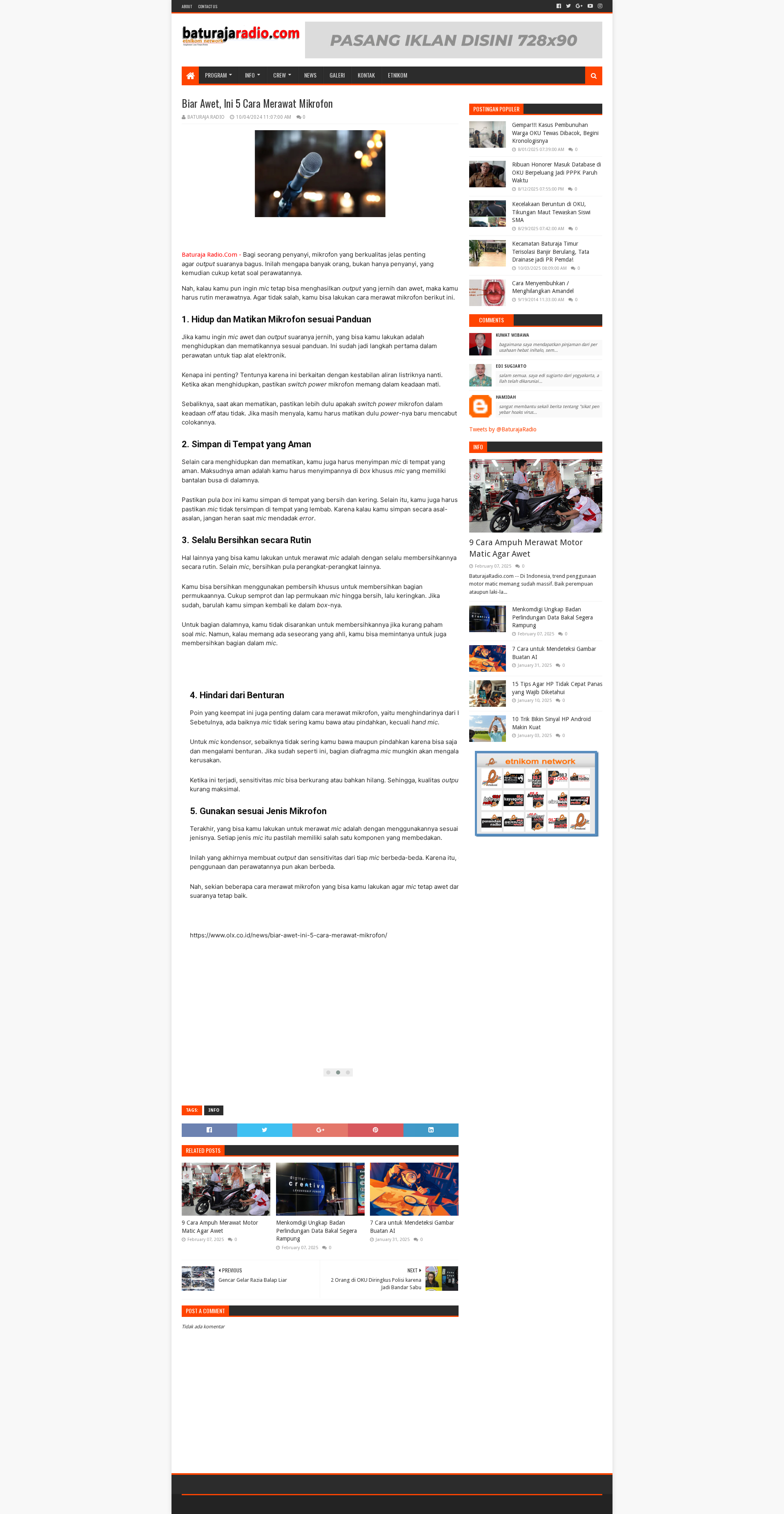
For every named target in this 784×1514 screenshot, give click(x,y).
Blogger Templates (274, 1504)
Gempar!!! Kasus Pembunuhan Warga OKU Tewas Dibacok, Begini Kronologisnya (555, 133)
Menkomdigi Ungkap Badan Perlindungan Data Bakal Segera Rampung (316, 1230)
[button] (328, 1072)
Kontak (366, 75)
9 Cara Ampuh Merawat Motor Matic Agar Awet (220, 1226)
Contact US (207, 6)
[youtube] (590, 6)
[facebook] (559, 6)
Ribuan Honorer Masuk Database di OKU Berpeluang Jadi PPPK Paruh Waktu (556, 172)
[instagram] (599, 6)
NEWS (310, 75)
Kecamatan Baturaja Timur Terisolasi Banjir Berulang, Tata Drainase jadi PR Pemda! (550, 251)
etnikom (397, 75)
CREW (279, 75)
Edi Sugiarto (511, 366)
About (187, 6)
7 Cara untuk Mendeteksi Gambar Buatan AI (412, 1226)
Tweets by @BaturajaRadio (503, 429)
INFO (250, 75)
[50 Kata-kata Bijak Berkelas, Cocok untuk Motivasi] (234, 32)
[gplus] (579, 6)
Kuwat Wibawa (512, 335)
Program (216, 75)
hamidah (506, 397)
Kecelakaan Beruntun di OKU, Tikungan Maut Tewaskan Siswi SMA (551, 212)
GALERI (337, 75)
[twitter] (568, 6)
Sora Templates (227, 1504)
